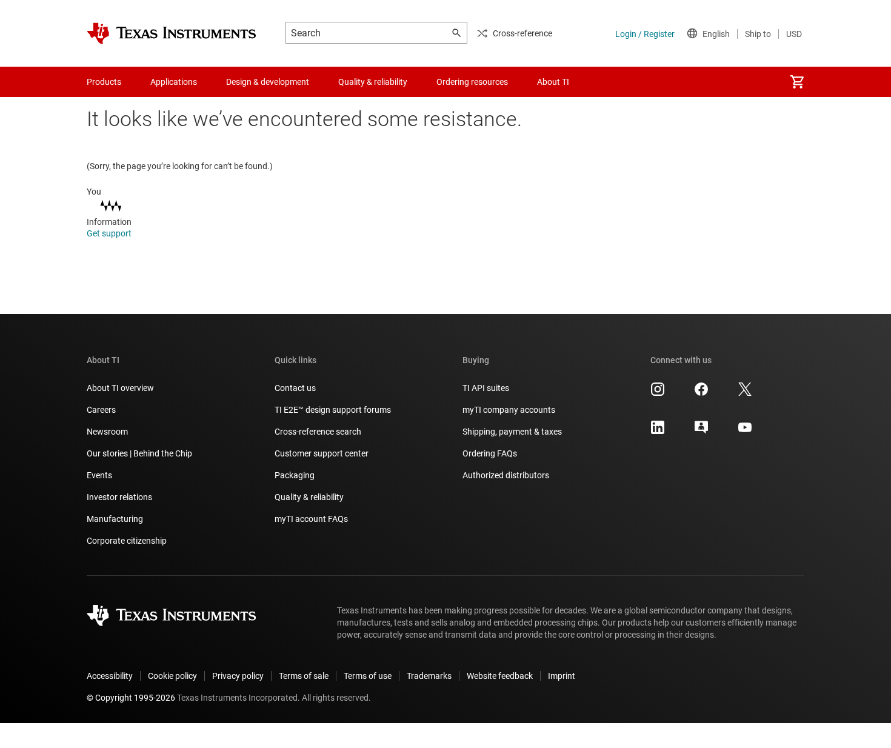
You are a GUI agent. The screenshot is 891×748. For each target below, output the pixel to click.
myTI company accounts (508, 410)
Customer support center (322, 453)
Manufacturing (115, 519)
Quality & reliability (309, 497)
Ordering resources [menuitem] (472, 82)
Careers (101, 410)
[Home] (171, 33)
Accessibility (110, 676)
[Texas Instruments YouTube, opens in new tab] (745, 431)
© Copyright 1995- (131, 698)
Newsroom (107, 431)
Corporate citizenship (127, 541)
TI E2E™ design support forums (333, 410)
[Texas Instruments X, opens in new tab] (745, 393)
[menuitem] (797, 82)
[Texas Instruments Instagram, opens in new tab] (657, 393)
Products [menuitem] (104, 82)
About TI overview (120, 388)
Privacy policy (238, 676)
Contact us (295, 388)
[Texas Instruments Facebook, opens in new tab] (701, 393)
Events (99, 475)
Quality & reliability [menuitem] (372, 82)
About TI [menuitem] (553, 82)
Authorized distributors (505, 475)
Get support (110, 233)
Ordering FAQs (489, 453)
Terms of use (368, 676)
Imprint (561, 676)
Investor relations (119, 497)
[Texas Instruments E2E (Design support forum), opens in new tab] (701, 431)
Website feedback (500, 676)
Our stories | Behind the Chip (139, 453)
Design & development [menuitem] (267, 82)
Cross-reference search (318, 431)
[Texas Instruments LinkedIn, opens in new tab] (657, 431)
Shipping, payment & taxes (512, 431)
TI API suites (485, 388)
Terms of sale (304, 676)
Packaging (295, 475)
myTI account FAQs (311, 519)
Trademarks (429, 676)
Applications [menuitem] (173, 82)
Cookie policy (172, 676)
